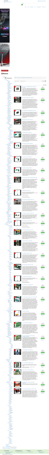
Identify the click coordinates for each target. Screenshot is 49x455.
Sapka (8, 200)
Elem (8, 122)
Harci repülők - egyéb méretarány (10, 248)
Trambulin (9, 157)
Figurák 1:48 (10, 288)
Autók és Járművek (8, 175)
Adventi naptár (10, 298)
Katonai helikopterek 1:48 (10, 254)
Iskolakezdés (7, 186)
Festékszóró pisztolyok (9, 325)
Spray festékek (10, 343)
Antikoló (10, 364)
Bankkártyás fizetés (8, 452)
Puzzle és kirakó (8, 169)
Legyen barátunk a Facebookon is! (42, 452)
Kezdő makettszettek (11, 436)
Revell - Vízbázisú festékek (10, 341)
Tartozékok (9, 91)
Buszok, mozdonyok (10, 385)
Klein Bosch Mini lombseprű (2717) (27, 276)
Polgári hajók (10, 265)
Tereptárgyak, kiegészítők (9, 311)
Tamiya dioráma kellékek (10, 317)
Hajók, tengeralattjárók (11, 390)
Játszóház (9, 154)
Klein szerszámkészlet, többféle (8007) (27, 362)
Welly (8, 177)
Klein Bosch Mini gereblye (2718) (27, 220)
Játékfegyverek (10, 143)
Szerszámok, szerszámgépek (11, 142)
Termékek (17, 77)
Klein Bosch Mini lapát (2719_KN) (27, 253)
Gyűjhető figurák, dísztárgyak (10, 209)
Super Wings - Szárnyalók (9, 145)
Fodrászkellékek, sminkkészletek (11, 137)
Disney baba (9, 216)
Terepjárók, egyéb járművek (10, 90)
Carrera (9, 179)
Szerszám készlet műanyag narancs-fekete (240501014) (28, 382)
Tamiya (9, 437)
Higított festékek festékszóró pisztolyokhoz (10, 335)
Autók (10, 384)
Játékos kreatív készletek (10, 109)
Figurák (10, 399)
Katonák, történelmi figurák (10, 285)
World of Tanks (10, 297)
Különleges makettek (9, 294)
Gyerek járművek (10, 160)
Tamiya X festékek (10, 349)
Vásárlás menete (8, 453)
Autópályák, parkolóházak (9, 183)
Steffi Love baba (10, 214)
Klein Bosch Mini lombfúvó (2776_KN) (27, 264)
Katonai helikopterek (9, 250)
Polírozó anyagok (10, 372)
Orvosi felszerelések (11, 126)
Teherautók (9, 84)
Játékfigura (9, 147)
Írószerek (9, 188)
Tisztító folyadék (10, 328)
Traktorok (9, 86)
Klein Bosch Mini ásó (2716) (26, 190)
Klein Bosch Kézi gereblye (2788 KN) (27, 143)
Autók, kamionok (10, 420)
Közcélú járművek (10, 83)
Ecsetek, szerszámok (9, 375)
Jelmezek (9, 123)
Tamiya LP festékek (10, 352)
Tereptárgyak (11, 292)
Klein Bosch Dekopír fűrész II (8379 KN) (28, 97)
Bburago (9, 176)
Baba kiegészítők (10, 221)
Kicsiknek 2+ (9, 97)
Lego (7, 201)
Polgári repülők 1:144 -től (10, 277)
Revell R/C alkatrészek (9, 120)
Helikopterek (9, 119)
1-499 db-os (9, 171)
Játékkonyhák (11, 130)
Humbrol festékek (10, 353)
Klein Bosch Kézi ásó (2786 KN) (26, 132)
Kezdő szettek (10, 307)
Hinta (8, 159)
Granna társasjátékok (9, 94)
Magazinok (10, 322)
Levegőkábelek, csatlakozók (10, 333)
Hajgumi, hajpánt (10, 198)
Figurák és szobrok (8, 202)
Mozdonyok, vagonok (9, 168)
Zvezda (9, 405)
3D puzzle (9, 170)
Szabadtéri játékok (8, 153)
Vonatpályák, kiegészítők (9, 166)
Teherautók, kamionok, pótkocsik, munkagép (10, 281)
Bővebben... (42, 136)
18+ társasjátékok (10, 103)
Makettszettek (11, 383)
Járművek (9, 118)
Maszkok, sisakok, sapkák (10, 207)
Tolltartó (9, 190)
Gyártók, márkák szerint (9, 382)
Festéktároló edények (9, 330)
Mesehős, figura (8, 144)
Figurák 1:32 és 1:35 (10, 287)
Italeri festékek (10, 358)
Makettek (7, 224)
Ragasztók (10, 362)
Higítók (10, 363)
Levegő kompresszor (9, 327)
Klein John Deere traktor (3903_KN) (27, 322)
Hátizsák (9, 191)
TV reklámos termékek (9, 211)
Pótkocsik (9, 85)
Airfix (8, 430)
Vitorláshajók (10, 263)
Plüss (8, 146)
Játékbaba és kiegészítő (8, 213)
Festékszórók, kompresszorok (8, 324)
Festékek (7, 336)
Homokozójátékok (10, 155)
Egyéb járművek (10, 178)
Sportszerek (9, 161)
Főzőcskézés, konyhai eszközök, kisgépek (11, 132)
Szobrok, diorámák (9, 205)
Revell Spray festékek (12, 345)
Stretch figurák (9, 148)
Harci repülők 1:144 (10, 245)
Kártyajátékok (9, 98)
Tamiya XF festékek (10, 350)
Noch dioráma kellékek (10, 319)
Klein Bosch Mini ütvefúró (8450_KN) (27, 284)
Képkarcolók (9, 107)
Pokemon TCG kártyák (9, 222)
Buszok (10, 266)
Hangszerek (9, 112)
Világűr (10, 283)
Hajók (8, 261)
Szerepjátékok (23, 77)
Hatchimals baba (10, 218)
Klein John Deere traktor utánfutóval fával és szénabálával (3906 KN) (28, 336)
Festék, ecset (9, 187)
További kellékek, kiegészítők (8, 359)
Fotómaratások (11, 309)
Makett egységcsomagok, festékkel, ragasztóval (10, 300)
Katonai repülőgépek (9, 236)
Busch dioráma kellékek (10, 315)
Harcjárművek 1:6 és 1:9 (11, 226)
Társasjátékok (8, 93)
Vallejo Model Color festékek (10, 355)
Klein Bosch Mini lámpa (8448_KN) (27, 240)
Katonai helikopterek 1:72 (10, 257)
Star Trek (10, 295)
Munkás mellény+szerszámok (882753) (27, 369)
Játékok (6, 79)
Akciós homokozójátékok (11, 156)
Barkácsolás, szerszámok (9, 138)
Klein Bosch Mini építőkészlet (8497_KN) (28, 199)
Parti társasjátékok (9, 99)
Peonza (9, 164)
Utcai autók (10, 267)
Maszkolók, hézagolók (10, 368)
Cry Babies (9, 215)
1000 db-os (9, 172)
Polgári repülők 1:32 (10, 270)
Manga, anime (9, 203)
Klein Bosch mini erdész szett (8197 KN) (28, 213)
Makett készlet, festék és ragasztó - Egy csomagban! (10, 304)
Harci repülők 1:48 (10, 241)
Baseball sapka (10, 210)
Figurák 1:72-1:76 (10, 290)
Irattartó (9, 189)
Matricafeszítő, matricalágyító (11, 369)
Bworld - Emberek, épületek (9, 82)
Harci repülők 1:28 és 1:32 (10, 238)
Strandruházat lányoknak (9, 196)
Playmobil (9, 152)
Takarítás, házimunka (10, 135)
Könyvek (10, 321)
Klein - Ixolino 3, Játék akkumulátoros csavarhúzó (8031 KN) (29, 87)
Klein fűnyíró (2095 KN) (25, 311)
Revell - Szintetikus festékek (10, 339)
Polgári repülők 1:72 (10, 275)
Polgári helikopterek (10, 279)
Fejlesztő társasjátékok (9, 104)
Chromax (9, 422)
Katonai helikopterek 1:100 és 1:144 (10, 259)
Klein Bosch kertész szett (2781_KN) (27, 119)
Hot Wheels (9, 180)
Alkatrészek (9, 92)
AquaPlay (9, 110)
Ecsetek (10, 378)
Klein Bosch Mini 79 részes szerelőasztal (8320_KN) (29, 177)
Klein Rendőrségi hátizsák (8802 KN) (27, 349)
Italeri (8, 414)
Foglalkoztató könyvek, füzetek (10, 116)
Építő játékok (9, 111)
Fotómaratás (9, 308)
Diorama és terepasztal (9, 310)
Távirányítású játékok (8, 117)
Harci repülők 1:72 (10, 243)
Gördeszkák (9, 163)
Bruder (7, 80)
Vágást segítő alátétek (10, 380)
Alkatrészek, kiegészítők (9, 331)
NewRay (9, 181)
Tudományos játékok (9, 114)
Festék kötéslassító (10, 366)
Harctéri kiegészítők (9, 291)
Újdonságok (7, 444)
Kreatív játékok (8, 105)
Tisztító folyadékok (10, 373)
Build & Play (10, 404)
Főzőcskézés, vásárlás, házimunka (9, 128)
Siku (8, 184)
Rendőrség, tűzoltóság (10, 125)
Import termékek (8, 223)
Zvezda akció (8, 445)
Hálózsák (9, 151)
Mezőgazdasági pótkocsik (10, 87)
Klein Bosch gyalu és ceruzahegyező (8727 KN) (29, 110)
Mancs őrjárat (9, 185)
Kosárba (43, 89)
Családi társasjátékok (9, 96)
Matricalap (10, 370)
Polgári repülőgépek (10, 395)
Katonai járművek (10, 225)
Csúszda (9, 158)
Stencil (8, 381)
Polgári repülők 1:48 (10, 273)
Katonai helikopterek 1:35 (10, 252)
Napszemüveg (9, 199)
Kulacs (8, 194)
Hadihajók (10, 262)
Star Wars (10, 401)
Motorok (10, 268)
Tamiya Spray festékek (12, 347)
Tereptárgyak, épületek (11, 313)
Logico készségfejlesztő (10, 193)
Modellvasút (9, 121)
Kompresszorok (11, 428)
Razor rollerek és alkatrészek (10, 162)
